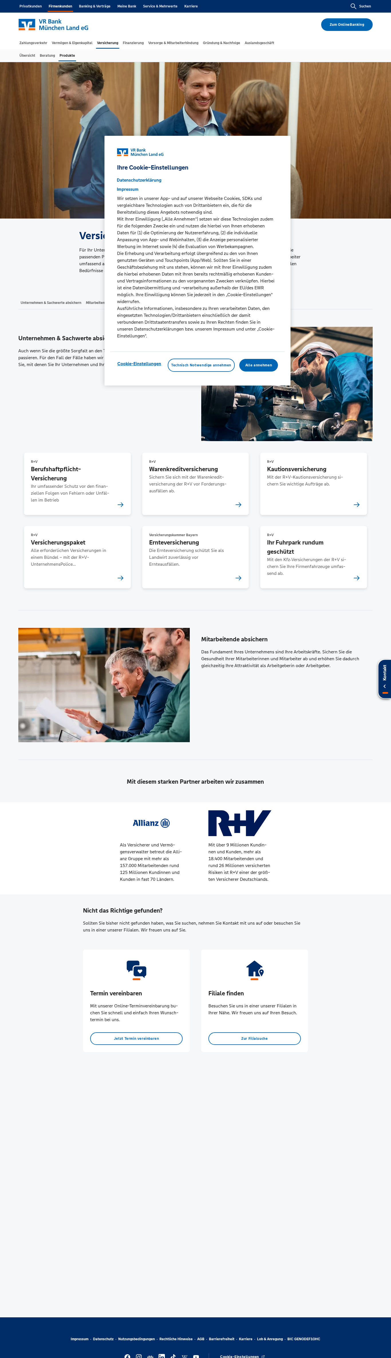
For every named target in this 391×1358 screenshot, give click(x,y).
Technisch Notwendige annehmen (201, 365)
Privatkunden (30, 6)
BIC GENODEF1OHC (303, 1339)
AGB (200, 1339)
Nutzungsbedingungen (136, 1339)
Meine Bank (126, 6)
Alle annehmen (258, 365)
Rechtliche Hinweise (176, 1339)
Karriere (191, 6)
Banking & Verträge (94, 6)
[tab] (33, 43)
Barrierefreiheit (221, 1339)
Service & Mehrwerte (160, 6)
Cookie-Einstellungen (139, 363)
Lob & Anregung (270, 1339)
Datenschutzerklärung (139, 180)
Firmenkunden (60, 6)
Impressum (79, 1339)
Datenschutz (103, 1339)
